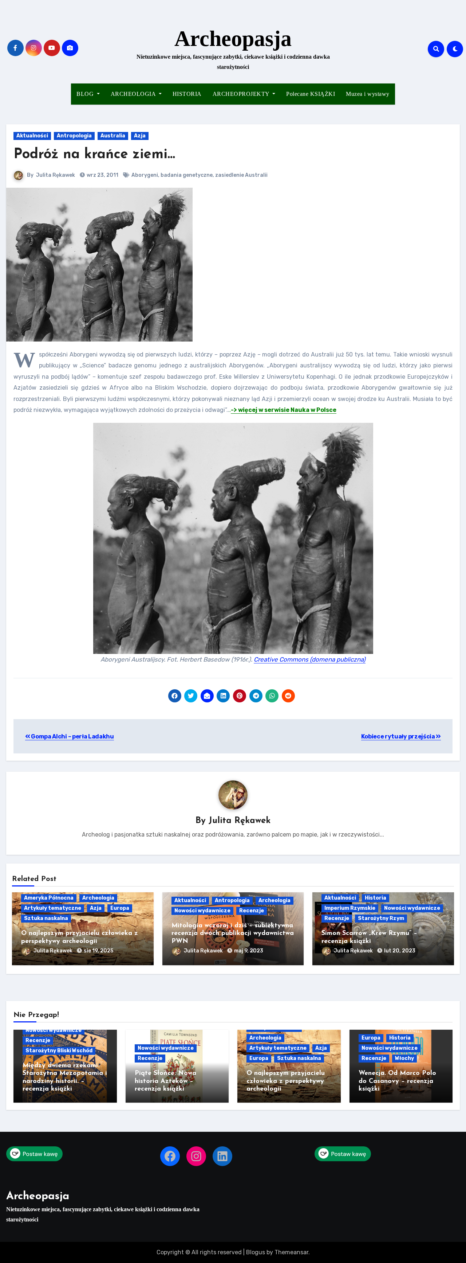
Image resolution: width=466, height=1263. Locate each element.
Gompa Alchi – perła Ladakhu (72, 736)
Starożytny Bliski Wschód (58, 1051)
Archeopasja (233, 39)
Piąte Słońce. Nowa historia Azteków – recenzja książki (165, 1081)
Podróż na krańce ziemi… (94, 155)
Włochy (404, 1058)
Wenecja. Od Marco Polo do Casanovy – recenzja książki (397, 1081)
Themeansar (291, 1252)
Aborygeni (144, 175)
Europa (119, 908)
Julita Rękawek (55, 175)
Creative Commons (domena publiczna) (310, 659)
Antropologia (74, 136)
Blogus (255, 1252)
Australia (112, 136)
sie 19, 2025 (98, 951)
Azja (140, 136)
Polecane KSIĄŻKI (310, 94)
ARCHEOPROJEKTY (242, 94)
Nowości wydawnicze (202, 911)
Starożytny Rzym (381, 918)
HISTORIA (187, 94)
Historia (375, 898)
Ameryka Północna (49, 898)
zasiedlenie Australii (241, 175)
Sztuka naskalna (46, 918)
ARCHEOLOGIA (134, 94)
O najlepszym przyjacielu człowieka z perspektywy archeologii (285, 1081)
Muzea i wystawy (368, 94)
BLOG (85, 94)
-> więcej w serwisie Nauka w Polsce (283, 409)
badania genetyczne (187, 175)
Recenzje (251, 911)
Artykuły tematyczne (52, 908)
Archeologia (98, 898)
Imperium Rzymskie (349, 908)
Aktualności (32, 136)
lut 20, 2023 (399, 951)
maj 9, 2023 (248, 951)
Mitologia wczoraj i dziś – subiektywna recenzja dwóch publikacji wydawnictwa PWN (232, 934)
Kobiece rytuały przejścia (398, 736)
